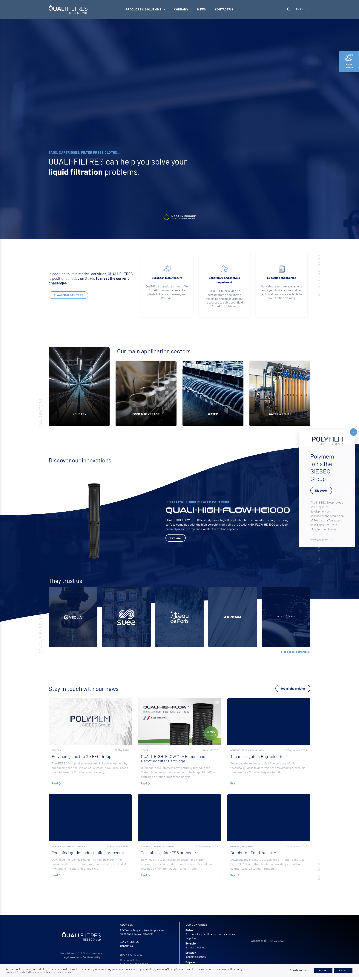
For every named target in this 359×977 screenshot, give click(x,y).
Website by (257, 940)
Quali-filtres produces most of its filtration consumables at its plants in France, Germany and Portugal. (167, 292)
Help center (349, 66)
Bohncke (190, 943)
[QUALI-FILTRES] (68, 9)
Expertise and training (281, 277)
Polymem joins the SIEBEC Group (81, 756)
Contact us (224, 9)
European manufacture (167, 277)
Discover (321, 490)
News (201, 9)
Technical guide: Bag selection (258, 756)
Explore (175, 538)
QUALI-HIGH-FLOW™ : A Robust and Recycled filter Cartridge (173, 758)
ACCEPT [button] (323, 970)
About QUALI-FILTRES (68, 295)
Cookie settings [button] (299, 970)
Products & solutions (144, 9)
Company (181, 9)
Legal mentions (72, 957)
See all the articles (293, 688)
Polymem (190, 962)
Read (55, 783)
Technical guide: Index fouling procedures (90, 852)
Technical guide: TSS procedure (170, 852)
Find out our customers (295, 651)
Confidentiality (91, 957)
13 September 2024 (296, 750)
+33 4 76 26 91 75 (129, 942)
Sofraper (190, 952)
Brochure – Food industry (253, 852)
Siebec (189, 930)
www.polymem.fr (321, 539)
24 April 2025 (210, 750)
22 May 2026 (121, 750)
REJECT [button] (343, 970)
